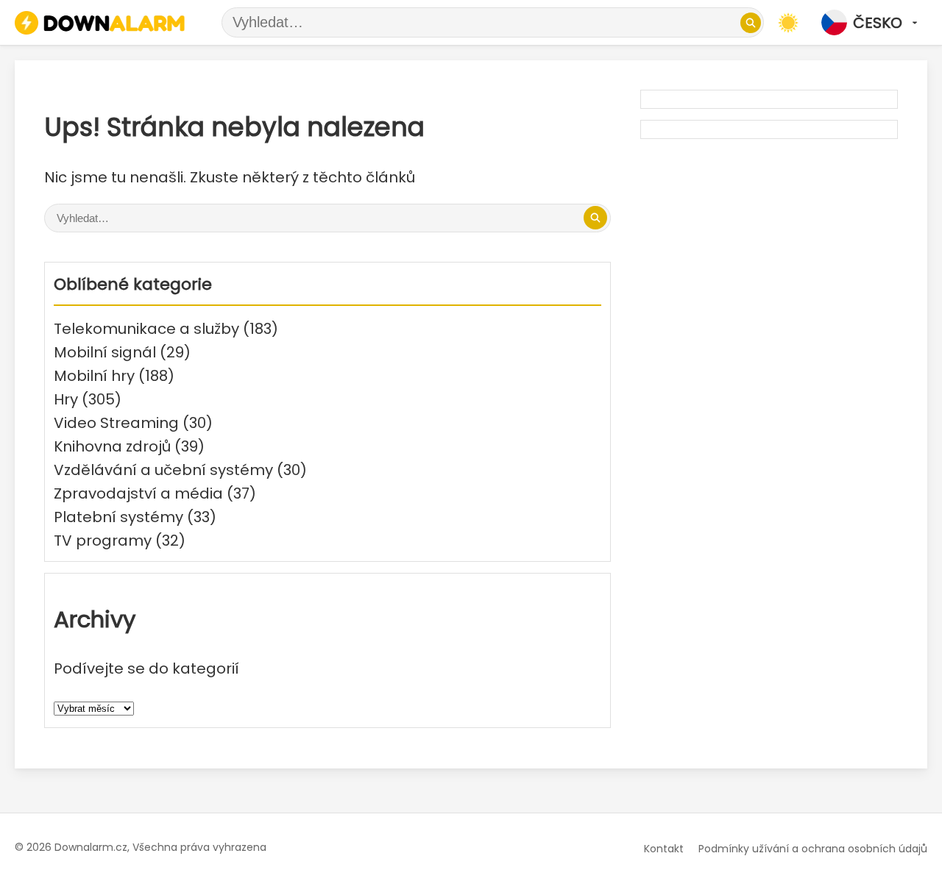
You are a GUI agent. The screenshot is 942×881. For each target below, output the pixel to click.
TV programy (103, 540)
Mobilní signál (105, 352)
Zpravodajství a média (138, 493)
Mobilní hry (94, 375)
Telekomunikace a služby (146, 328)
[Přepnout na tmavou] (788, 23)
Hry (66, 399)
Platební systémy (118, 517)
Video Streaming (116, 423)
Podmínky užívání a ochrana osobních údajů (812, 848)
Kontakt (664, 848)
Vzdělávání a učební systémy (163, 470)
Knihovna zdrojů (112, 446)
